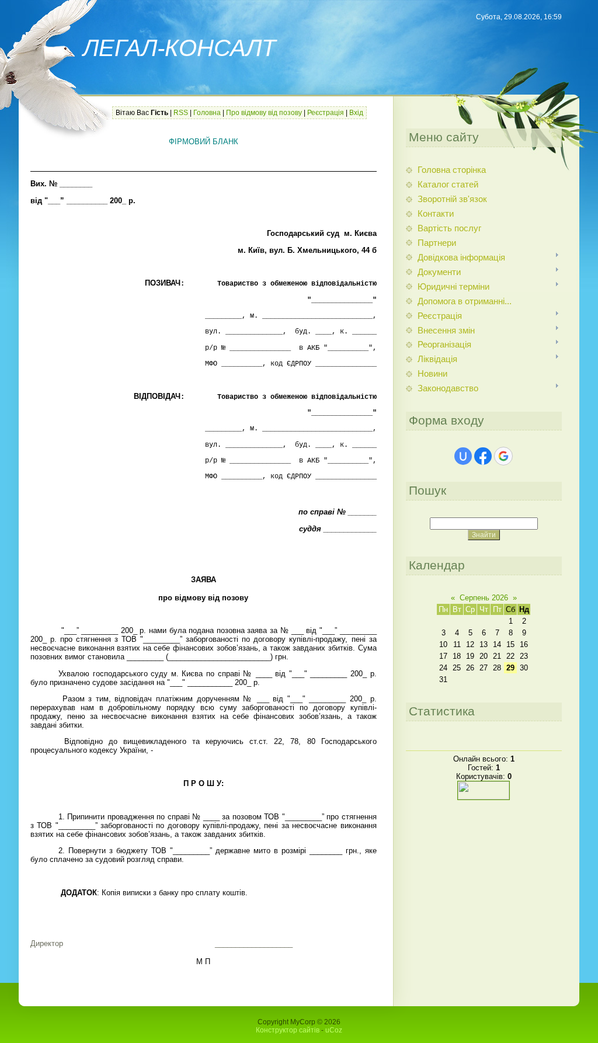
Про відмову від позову (264, 113)
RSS (180, 113)
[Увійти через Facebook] (483, 456)
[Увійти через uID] (463, 456)
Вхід (356, 113)
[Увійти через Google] (503, 456)
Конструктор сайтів (287, 1030)
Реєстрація (325, 113)
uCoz (333, 1030)
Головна (207, 113)
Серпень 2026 (484, 597)
